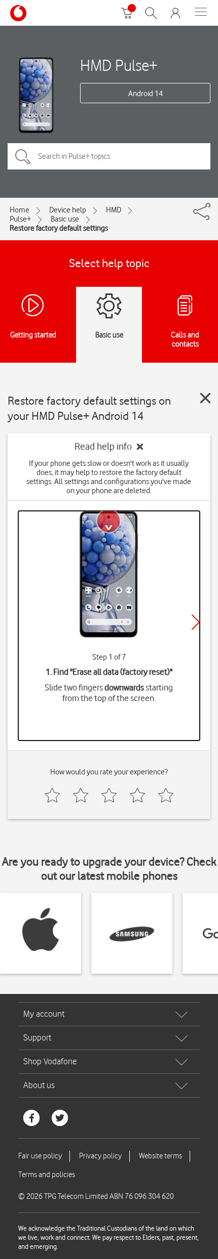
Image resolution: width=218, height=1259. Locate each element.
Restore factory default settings (59, 228)
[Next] (196, 622)
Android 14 (145, 93)
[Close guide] (205, 398)
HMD (113, 209)
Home (19, 209)
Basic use (65, 219)
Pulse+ (20, 219)
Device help (67, 209)
